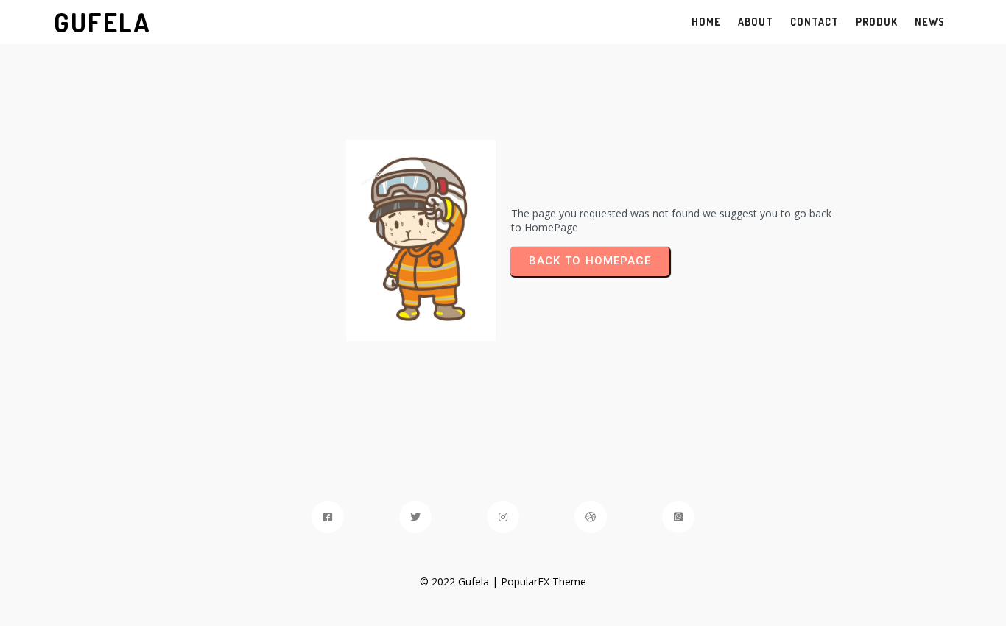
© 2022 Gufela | (460, 581)
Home (706, 21)
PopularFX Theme (543, 581)
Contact (814, 21)
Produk (877, 21)
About (755, 21)
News (930, 21)
